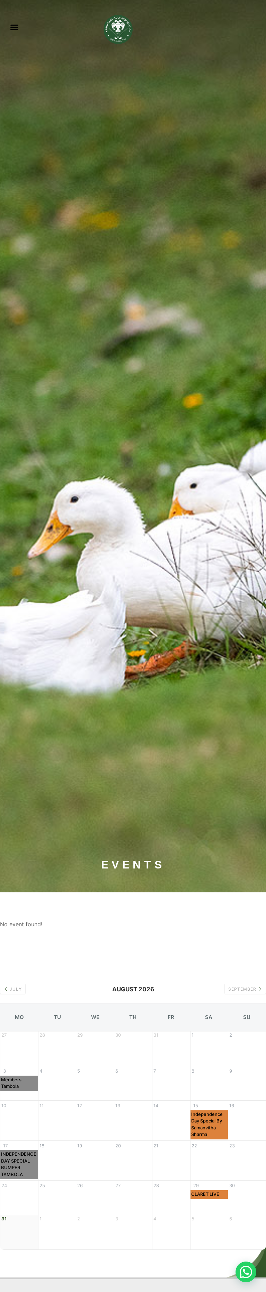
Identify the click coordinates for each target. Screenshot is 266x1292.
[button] (14, 27)
